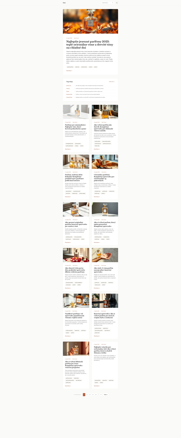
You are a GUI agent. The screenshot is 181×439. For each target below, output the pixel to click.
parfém (67, 91)
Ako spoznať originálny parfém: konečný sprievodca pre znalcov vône (76, 224)
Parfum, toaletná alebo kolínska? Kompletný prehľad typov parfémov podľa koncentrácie (74, 177)
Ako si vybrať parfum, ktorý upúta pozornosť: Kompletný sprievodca (104, 224)
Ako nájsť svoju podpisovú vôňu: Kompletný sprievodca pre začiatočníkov (89, 85)
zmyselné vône (69, 97)
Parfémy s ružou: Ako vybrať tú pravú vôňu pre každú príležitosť (88, 94)
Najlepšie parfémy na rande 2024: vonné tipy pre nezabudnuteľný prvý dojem (90, 97)
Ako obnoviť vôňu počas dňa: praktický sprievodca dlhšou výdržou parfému (75, 270)
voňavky (68, 88)
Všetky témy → (112, 81)
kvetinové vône (69, 94)
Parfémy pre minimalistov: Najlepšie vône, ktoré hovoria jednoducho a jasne (75, 127)
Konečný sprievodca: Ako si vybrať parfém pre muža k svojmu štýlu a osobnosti (104, 316)
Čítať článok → (69, 70)
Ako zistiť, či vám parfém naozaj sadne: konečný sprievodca (103, 270)
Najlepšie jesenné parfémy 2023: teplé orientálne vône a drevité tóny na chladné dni (89, 44)
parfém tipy (68, 85)
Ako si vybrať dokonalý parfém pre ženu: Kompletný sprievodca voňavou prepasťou (74, 364)
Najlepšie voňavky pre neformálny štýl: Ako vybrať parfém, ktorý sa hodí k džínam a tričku (105, 350)
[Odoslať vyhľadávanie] (113, 3)
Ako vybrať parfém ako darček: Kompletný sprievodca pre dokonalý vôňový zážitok (103, 128)
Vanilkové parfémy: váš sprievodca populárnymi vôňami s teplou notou (89, 91)
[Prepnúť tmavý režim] (117, 3)
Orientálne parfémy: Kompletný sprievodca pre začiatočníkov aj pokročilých (104, 177)
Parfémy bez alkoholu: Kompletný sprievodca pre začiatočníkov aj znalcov (90, 88)
